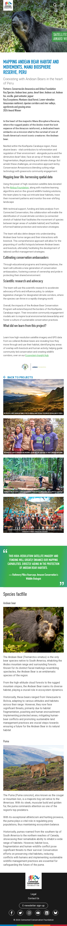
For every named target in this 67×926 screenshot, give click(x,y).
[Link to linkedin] (46, 913)
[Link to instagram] (29, 913)
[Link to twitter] (20, 913)
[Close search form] (55, 5)
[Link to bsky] (55, 913)
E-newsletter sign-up (33, 905)
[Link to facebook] (11, 913)
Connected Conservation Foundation (37, 920)
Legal (33, 894)
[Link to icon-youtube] (38, 913)
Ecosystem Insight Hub (37, 355)
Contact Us (33, 898)
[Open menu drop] (62, 5)
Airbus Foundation (19, 187)
